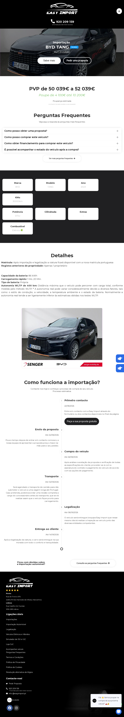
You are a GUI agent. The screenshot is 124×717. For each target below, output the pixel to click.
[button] (49, 60)
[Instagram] (16, 708)
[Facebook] (10, 708)
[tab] (62, 131)
